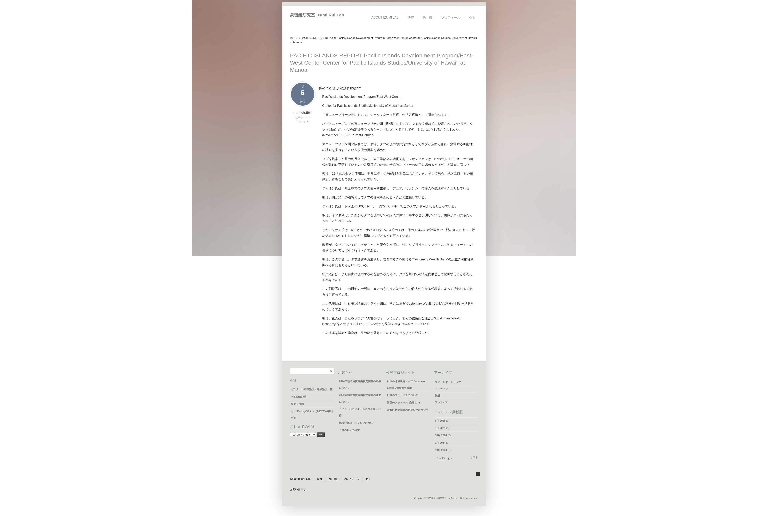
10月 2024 (441, 435)
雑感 (437, 395)
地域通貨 (305, 112)
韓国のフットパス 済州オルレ (404, 402)
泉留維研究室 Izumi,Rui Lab (317, 15)
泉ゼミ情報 (297, 403)
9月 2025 (440, 420)
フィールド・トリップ (448, 382)
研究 (411, 17)
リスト (474, 457)
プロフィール (450, 17)
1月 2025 (440, 428)
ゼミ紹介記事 (299, 396)
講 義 (427, 17)
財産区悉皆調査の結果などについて (408, 409)
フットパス (441, 402)
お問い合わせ (298, 489)
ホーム (294, 37)
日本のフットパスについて (402, 395)
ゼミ (472, 17)
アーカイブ (441, 388)
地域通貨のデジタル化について (357, 422)
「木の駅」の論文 (349, 430)
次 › (450, 458)
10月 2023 (441, 450)
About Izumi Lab (385, 17)
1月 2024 (440, 442)
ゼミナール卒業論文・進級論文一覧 (312, 389)
